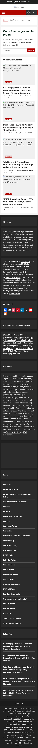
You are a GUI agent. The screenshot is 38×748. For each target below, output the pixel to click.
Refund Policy (9, 608)
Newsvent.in (17, 231)
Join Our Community (12, 594)
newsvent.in (25, 261)
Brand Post (8, 82)
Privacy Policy (9, 604)
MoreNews (23, 743)
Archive (6, 506)
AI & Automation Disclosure (15, 502)
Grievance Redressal (11, 584)
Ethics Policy (8, 570)
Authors (6, 511)
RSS (34, 13)
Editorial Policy (9, 560)
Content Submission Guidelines (16, 536)
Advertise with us (10, 489)
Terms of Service (13, 432)
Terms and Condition (12, 623)
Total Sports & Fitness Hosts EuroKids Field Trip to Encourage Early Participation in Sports (18, 164)
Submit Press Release (12, 618)
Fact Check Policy (10, 574)
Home (5, 20)
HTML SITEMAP (9, 589)
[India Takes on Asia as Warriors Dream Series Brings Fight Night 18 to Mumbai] (19, 111)
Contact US (18, 703)
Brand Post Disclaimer (12, 516)
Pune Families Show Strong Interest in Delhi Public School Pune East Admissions (18, 693)
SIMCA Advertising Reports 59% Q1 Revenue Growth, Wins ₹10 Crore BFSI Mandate (18, 202)
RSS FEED (7, 613)
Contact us (7, 531)
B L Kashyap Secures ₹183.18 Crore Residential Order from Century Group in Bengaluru (17, 90)
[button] (3, 12)
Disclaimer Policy (10, 550)
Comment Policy (10, 526)
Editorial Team (9, 565)
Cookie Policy (8, 540)
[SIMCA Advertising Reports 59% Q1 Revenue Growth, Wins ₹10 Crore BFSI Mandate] (19, 185)
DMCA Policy (8, 555)
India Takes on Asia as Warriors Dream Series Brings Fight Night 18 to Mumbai (18, 127)
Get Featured (8, 579)
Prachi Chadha (8, 96)
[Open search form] (23, 13)
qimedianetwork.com (20, 267)
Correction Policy (10, 545)
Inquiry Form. (14, 293)
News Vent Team (9, 207)
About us (7, 484)
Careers (6, 521)
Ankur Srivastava (12, 277)
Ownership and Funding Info (15, 599)
